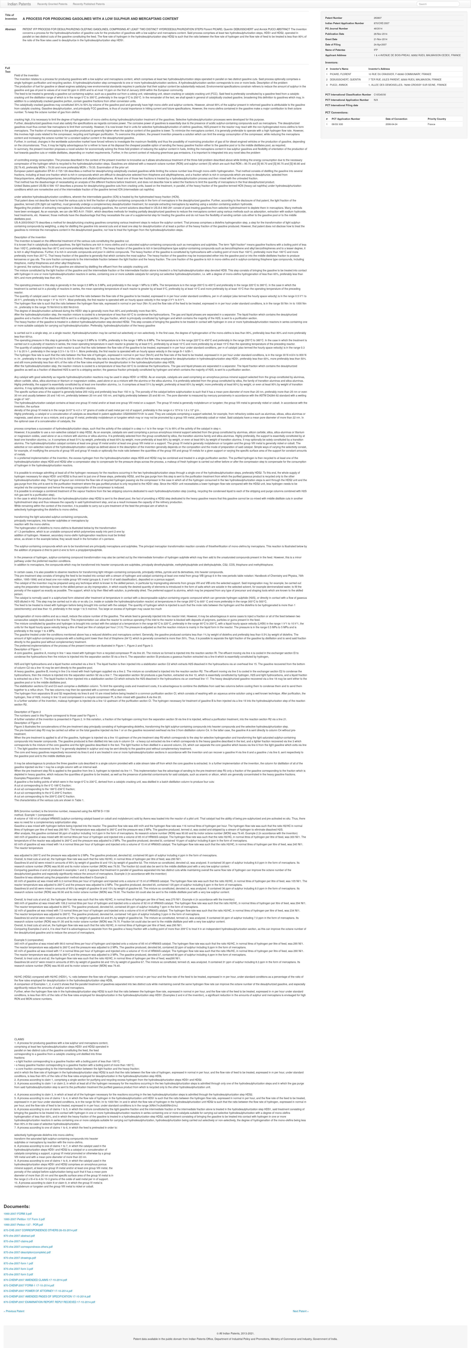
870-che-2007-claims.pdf (18, 1241)
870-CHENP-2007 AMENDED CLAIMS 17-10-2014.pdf (35, 1280)
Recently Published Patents (89, 4)
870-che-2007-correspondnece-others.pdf (28, 1246)
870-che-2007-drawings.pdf (20, 1258)
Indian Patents (19, 3)
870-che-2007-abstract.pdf (19, 1235)
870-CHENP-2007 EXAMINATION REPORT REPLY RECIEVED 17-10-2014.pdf (49, 1302)
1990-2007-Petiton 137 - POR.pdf (23, 1224)
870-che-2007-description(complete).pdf (27, 1252)
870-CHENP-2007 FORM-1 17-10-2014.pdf (29, 1285)
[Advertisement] (156, 55)
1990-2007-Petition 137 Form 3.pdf (24, 1219)
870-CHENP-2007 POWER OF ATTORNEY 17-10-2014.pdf (38, 1291)
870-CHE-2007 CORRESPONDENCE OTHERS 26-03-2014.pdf (40, 1230)
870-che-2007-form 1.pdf (18, 1263)
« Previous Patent (14, 1311)
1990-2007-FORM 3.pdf (18, 1213)
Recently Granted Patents (52, 4)
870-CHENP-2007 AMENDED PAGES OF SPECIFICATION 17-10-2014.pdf (47, 1296)
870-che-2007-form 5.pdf (18, 1274)
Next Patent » (301, 1311)
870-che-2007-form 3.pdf (18, 1269)
